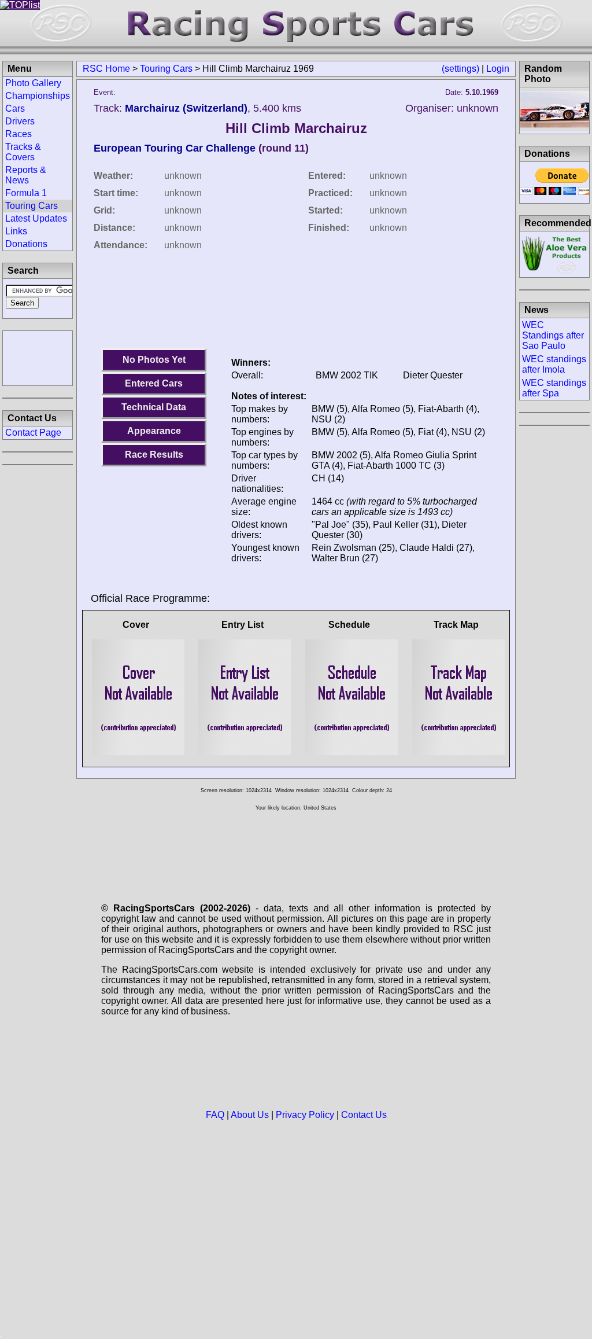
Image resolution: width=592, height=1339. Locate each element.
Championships (37, 96)
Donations (26, 244)
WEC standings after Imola (554, 364)
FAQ (215, 1115)
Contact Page (33, 432)
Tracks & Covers (23, 152)
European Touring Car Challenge (175, 148)
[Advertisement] (37, 357)
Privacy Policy (305, 1115)
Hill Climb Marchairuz (296, 128)
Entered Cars (154, 383)
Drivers (20, 121)
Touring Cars (166, 68)
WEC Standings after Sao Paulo (553, 335)
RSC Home (106, 68)
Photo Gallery (33, 83)
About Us (250, 1115)
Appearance (154, 431)
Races (18, 134)
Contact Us (364, 1115)
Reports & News (25, 175)
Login (497, 68)
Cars (15, 108)
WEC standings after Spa (554, 388)
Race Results (154, 454)
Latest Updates (36, 218)
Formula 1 (26, 193)
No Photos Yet (154, 360)
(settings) (460, 68)
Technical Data (153, 407)
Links (16, 231)
